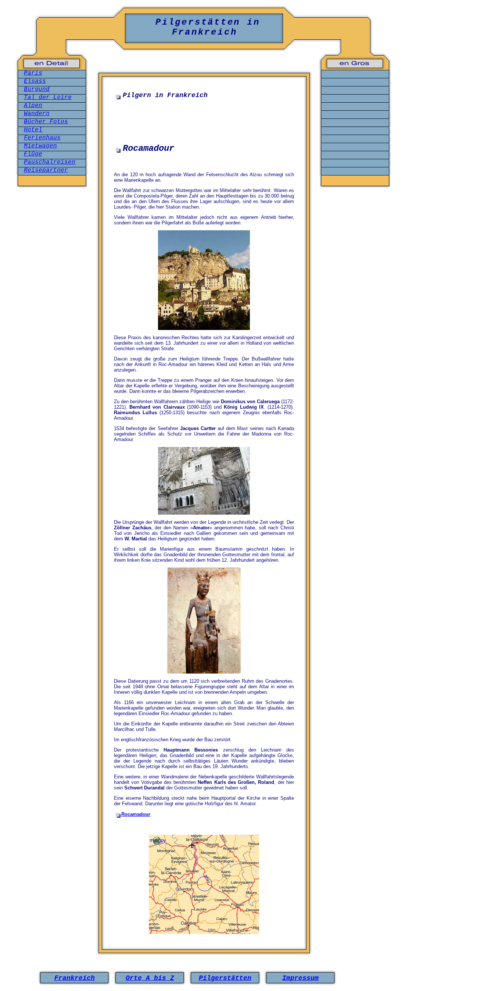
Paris (33, 73)
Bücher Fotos (46, 121)
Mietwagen (40, 146)
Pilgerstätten (225, 978)
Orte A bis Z (150, 978)
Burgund (37, 89)
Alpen (33, 105)
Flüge (33, 154)
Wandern (37, 113)
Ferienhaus (42, 138)
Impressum (300, 978)
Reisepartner (46, 170)
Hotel (33, 130)
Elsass (35, 81)
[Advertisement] (204, 123)
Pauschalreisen (49, 162)
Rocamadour (135, 814)
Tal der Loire (48, 97)
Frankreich (74, 978)
